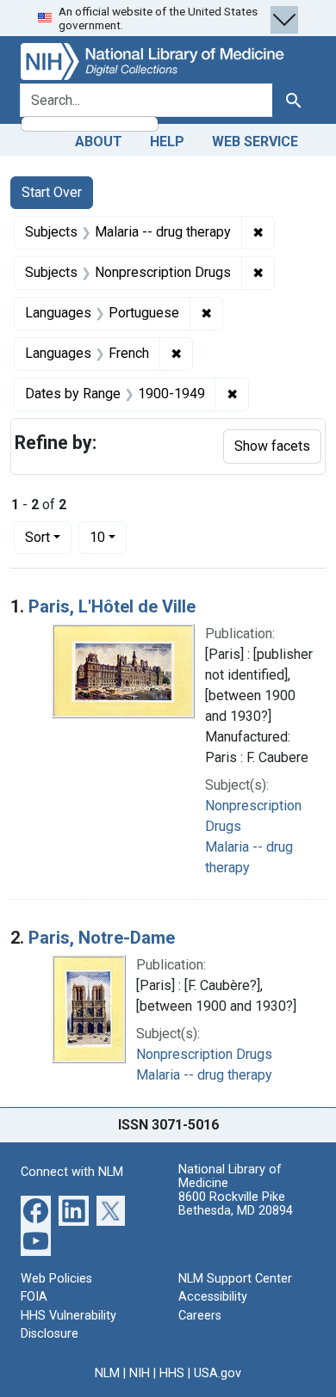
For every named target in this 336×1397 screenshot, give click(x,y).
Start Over (52, 192)
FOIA (34, 1296)
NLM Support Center (235, 1278)
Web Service (255, 141)
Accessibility (212, 1296)
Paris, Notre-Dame (101, 937)
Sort (37, 537)
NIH (139, 1373)
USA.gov (217, 1373)
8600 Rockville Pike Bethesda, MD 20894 (235, 1204)
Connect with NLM (72, 1172)
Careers (199, 1315)
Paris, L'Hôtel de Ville (112, 606)
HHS (171, 1373)
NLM (107, 1373)
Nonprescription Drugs (204, 1054)
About (98, 141)
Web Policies (56, 1278)
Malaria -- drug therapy (204, 1075)
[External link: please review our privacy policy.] (36, 1209)
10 (108, 536)
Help (167, 141)
